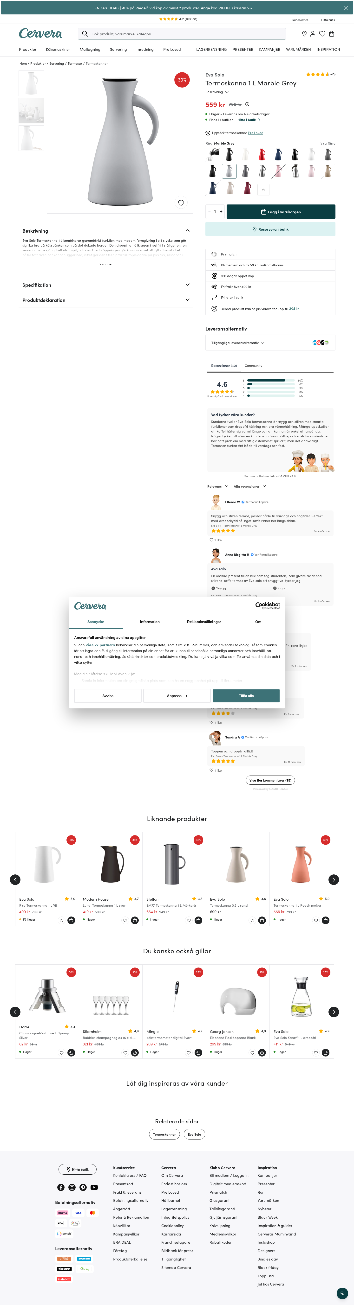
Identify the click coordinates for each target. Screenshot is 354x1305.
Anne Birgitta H (237, 554)
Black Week (268, 1217)
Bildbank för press (177, 1250)
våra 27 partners (100, 645)
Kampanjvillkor (126, 1233)
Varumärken (298, 49)
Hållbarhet (170, 1200)
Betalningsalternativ (131, 1200)
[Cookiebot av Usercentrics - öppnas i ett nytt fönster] (259, 606)
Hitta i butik (246, 119)
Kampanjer (269, 49)
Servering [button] (118, 49)
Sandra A (232, 737)
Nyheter (264, 1208)
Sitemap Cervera (176, 1267)
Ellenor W (232, 501)
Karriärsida (171, 1233)
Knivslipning (220, 1225)
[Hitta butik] (304, 34)
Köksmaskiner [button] (58, 49)
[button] (85, 33)
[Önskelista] (322, 34)
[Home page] (40, 36)
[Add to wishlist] (181, 202)
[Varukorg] (331, 34)
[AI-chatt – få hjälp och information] (342, 1293)
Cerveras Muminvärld (277, 1233)
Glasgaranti (220, 1200)
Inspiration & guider (275, 1225)
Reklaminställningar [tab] (204, 622)
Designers (266, 1250)
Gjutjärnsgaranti (224, 1217)
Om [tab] (258, 622)
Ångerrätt (121, 1208)
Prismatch (218, 1192)
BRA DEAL (122, 1242)
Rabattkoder (221, 1242)
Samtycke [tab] (95, 622)
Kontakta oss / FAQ (130, 1175)
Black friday (268, 1267)
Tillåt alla (246, 696)
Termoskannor (164, 1134)
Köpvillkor (121, 1225)
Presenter (266, 1183)
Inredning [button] (145, 49)
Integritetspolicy (175, 1217)
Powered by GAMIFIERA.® (270, 789)
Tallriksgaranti (222, 1208)
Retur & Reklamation (131, 1217)
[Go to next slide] (333, 879)
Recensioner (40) (224, 365)
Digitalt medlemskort (228, 1183)
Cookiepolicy (172, 1225)
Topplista (266, 1275)
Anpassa (174, 696)
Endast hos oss (174, 1183)
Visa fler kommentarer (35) (270, 780)
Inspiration (328, 49)
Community (253, 365)
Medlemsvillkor (223, 1233)
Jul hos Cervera (271, 1283)
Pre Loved (172, 49)
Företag (120, 1250)
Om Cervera (172, 1175)
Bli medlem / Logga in (229, 1175)
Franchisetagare (175, 1242)
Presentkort (123, 1183)
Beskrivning (214, 91)
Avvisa (107, 696)
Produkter (27, 49)
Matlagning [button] (90, 49)
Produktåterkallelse (130, 1258)
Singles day (268, 1258)
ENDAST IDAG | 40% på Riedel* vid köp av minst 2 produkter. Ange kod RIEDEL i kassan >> (173, 7)
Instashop (266, 1242)
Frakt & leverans (127, 1192)
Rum (262, 1192)
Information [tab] (150, 622)
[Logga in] (312, 34)
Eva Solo (194, 1134)
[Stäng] (346, 8)
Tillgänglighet (173, 1258)
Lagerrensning (211, 49)
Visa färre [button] (328, 143)
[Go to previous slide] (15, 879)
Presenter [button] (243, 49)
